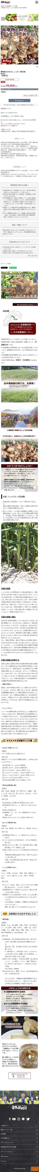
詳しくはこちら (32, 255)
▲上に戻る (34, 1168)
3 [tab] (20, 22)
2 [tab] (19, 22)
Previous (3, 19)
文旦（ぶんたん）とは (7, 1142)
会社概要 (3, 1134)
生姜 (16, 6)
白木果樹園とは (5, 1138)
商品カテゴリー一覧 (6, 1129)
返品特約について (6, 108)
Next (36, 19)
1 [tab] (18, 22)
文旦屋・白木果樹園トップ (7, 6)
